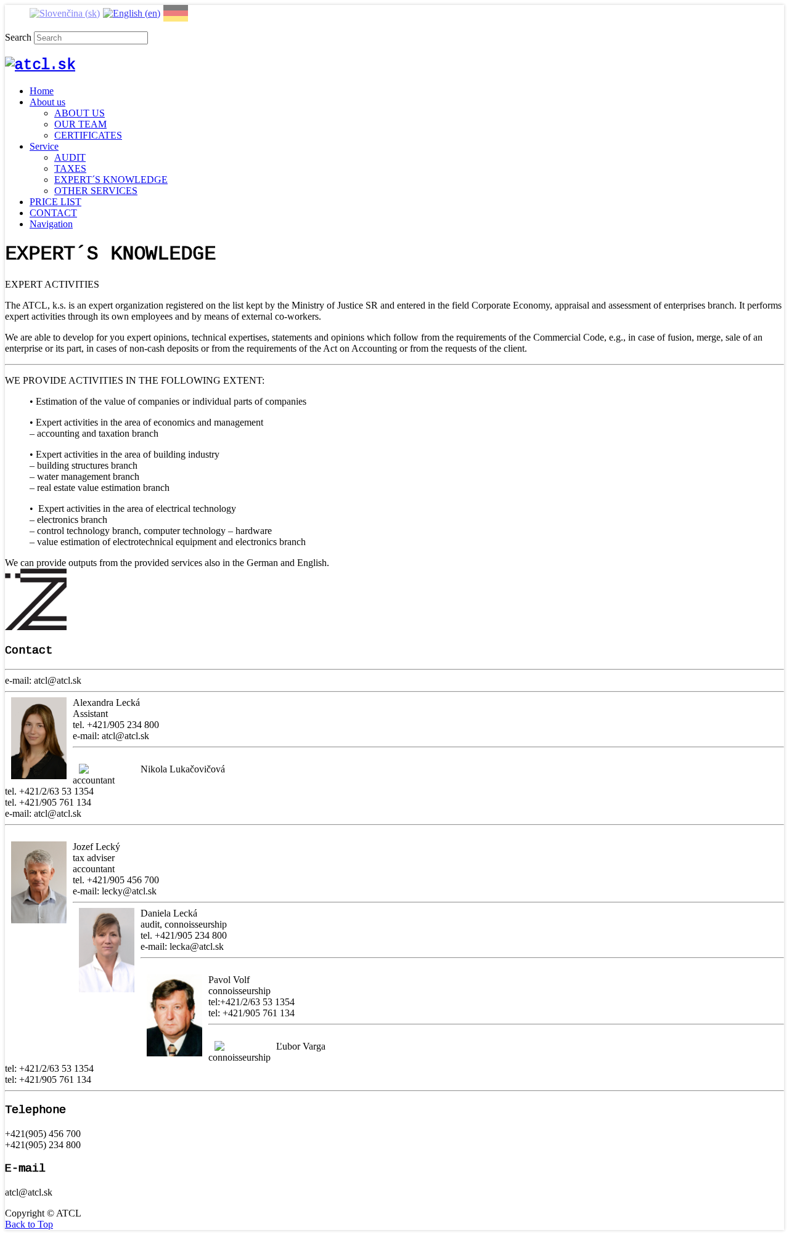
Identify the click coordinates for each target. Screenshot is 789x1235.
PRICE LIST (55, 201)
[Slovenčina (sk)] (65, 12)
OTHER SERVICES (95, 190)
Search (18, 37)
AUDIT (70, 157)
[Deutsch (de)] (175, 12)
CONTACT (53, 213)
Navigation (51, 224)
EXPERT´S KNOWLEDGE (111, 179)
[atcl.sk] (40, 65)
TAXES (70, 168)
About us (47, 102)
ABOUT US (79, 113)
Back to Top (29, 1224)
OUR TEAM (80, 124)
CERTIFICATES (88, 135)
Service (44, 146)
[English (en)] (131, 12)
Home (42, 91)
